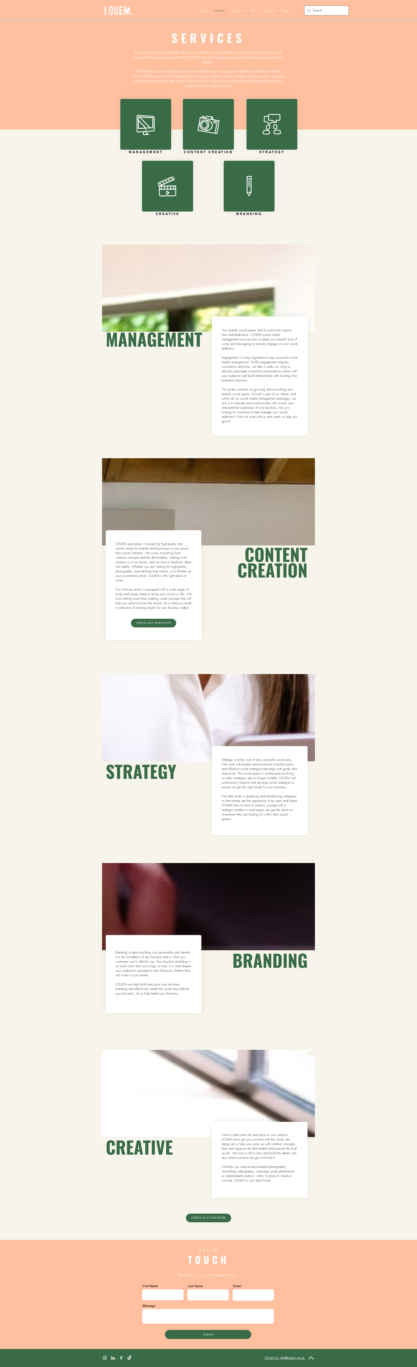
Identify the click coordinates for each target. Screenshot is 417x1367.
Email (237, 1286)
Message (149, 1306)
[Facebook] (121, 1357)
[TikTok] (129, 1357)
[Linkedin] (113, 1357)
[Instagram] (104, 1357)
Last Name (195, 1286)
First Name (150, 1286)
